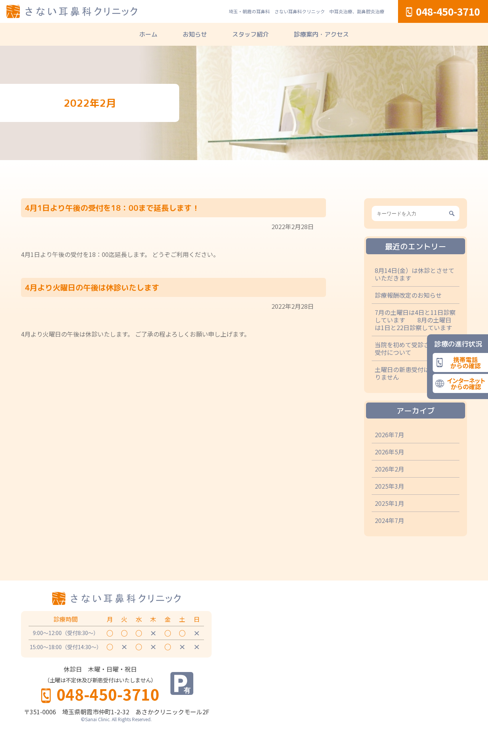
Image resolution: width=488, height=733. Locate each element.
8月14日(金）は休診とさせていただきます (414, 274)
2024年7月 (389, 520)
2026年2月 (389, 468)
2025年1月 (389, 503)
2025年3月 (389, 486)
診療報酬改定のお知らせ (408, 295)
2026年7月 (389, 434)
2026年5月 (389, 451)
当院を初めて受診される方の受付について (414, 348)
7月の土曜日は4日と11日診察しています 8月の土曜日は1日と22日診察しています (415, 320)
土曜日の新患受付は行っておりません (414, 373)
